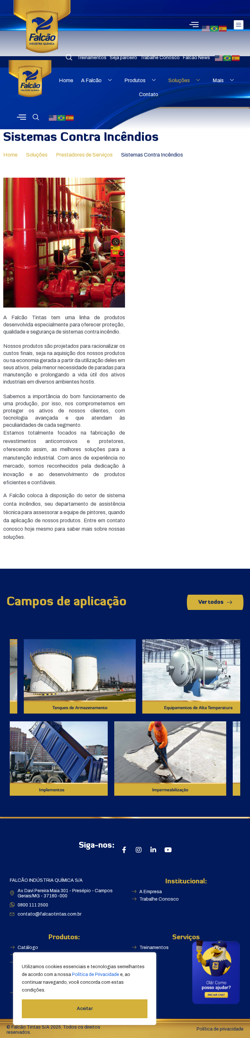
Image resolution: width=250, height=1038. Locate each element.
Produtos (135, 80)
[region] (84, 988)
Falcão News (196, 57)
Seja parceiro (123, 57)
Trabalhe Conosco (160, 57)
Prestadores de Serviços (84, 155)
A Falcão (91, 80)
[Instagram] (138, 850)
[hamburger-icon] (238, 25)
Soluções (179, 80)
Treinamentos (91, 57)
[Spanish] (223, 28)
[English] (206, 28)
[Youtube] (168, 850)
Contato (148, 94)
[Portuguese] (214, 28)
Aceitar (85, 1008)
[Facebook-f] (124, 850)
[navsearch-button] (69, 57)
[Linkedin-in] (153, 850)
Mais (218, 80)
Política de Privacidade (95, 974)
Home (66, 80)
